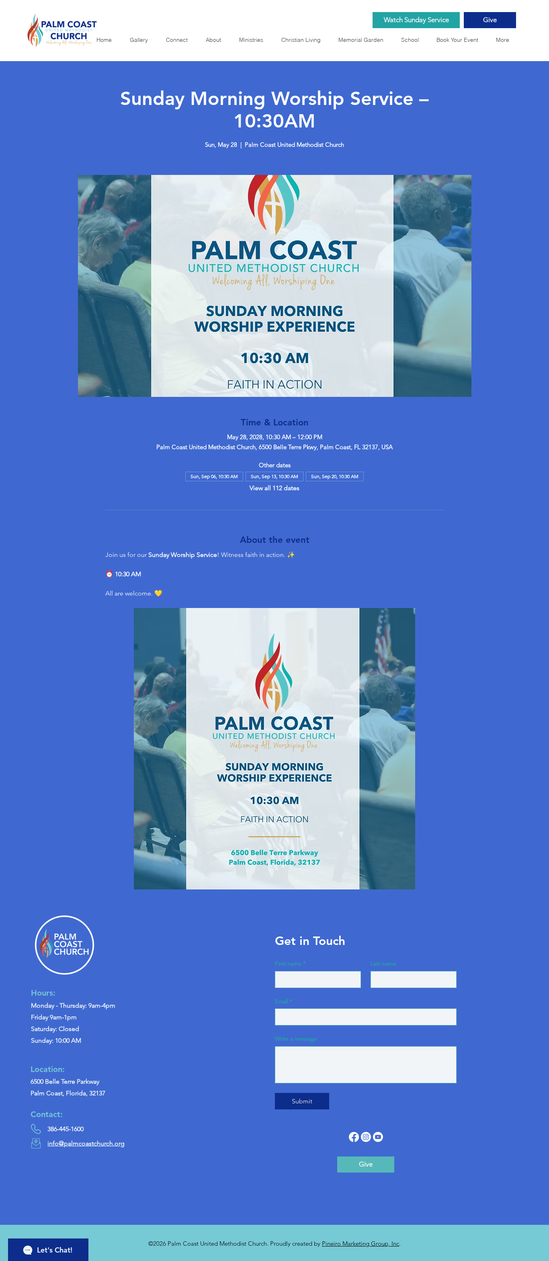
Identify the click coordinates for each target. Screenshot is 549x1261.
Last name (383, 963)
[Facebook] (354, 1137)
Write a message (296, 1038)
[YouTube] (378, 1137)
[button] (363, 40)
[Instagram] (366, 1137)
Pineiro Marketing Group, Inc (360, 1243)
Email (283, 1001)
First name (290, 963)
